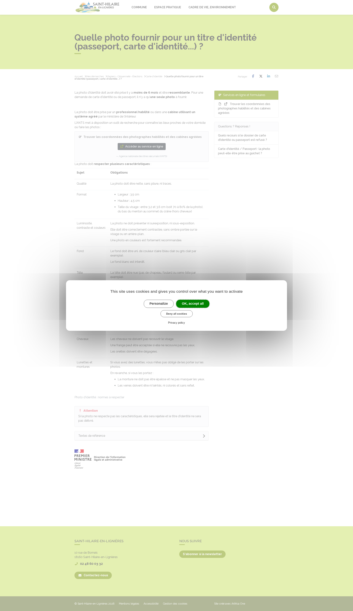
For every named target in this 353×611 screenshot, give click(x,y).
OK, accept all (193, 303)
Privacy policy (176, 322)
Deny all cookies (176, 313)
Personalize (158, 303)
